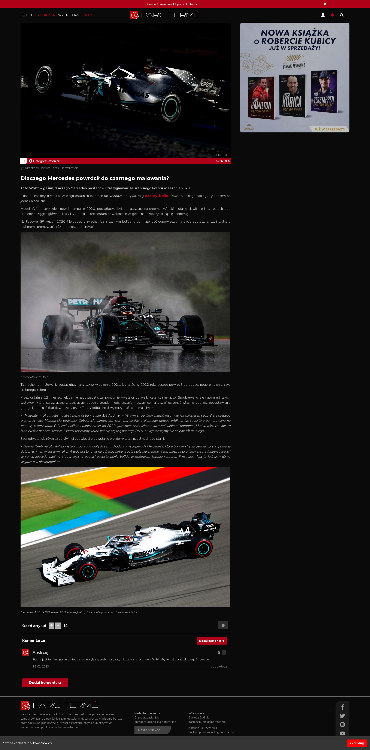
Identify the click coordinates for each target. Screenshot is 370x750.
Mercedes (32, 168)
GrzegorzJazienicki (46, 161)
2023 (56, 168)
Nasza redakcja (149, 730)
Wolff (45, 168)
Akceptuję (357, 743)
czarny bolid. (157, 196)
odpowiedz (219, 666)
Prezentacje (69, 168)
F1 (23, 161)
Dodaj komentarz (211, 640)
